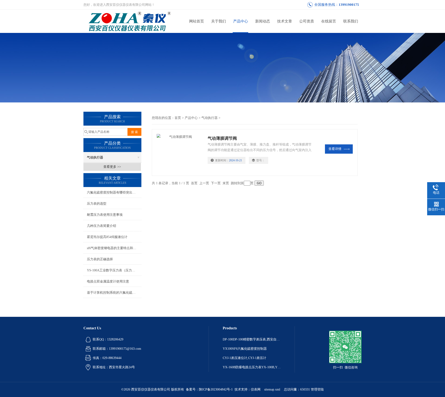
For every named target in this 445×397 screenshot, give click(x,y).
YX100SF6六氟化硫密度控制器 (245, 348)
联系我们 (350, 21)
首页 (178, 118)
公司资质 (306, 21)
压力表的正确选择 (100, 259)
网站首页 (196, 21)
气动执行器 (95, 157)
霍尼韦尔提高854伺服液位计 (107, 237)
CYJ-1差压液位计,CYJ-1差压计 (244, 358)
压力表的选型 (96, 203)
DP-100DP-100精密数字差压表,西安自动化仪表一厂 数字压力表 (252, 339)
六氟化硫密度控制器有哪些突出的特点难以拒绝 (114, 192)
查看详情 (334, 149)
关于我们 (218, 21)
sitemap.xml (272, 389)
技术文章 (284, 21)
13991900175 (349, 4)
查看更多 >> (112, 166)
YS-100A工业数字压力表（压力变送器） (114, 270)
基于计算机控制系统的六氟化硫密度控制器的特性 (114, 292)
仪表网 (256, 389)
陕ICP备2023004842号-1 (216, 389)
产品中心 (240, 21)
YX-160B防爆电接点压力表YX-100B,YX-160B (252, 367)
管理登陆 (317, 389)
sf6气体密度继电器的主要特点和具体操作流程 (114, 248)
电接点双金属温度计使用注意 (108, 281)
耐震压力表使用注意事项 (105, 214)
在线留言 (328, 21)
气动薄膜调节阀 (222, 138)
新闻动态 (262, 21)
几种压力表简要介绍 (101, 226)
